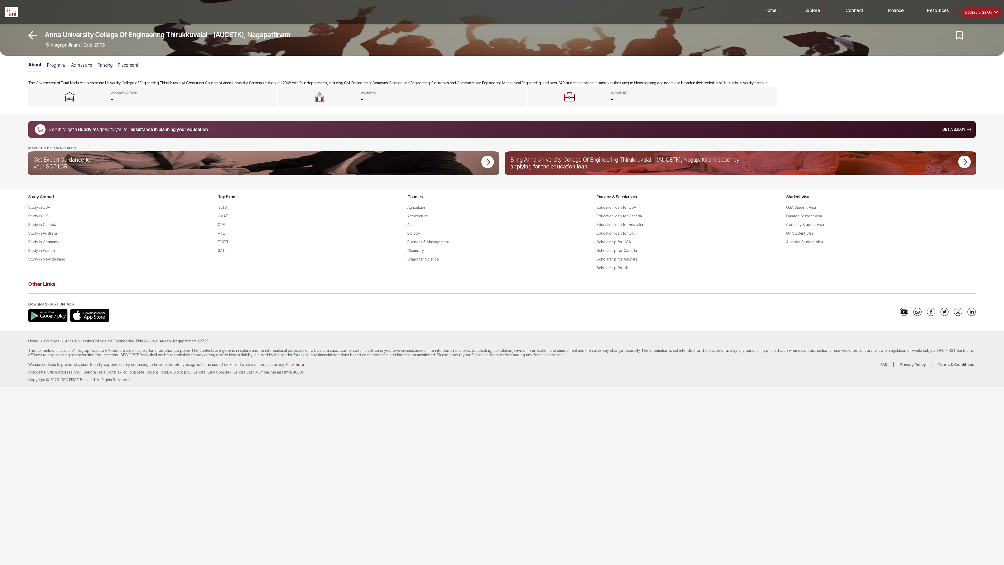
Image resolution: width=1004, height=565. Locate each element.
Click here (295, 364)
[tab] (770, 10)
